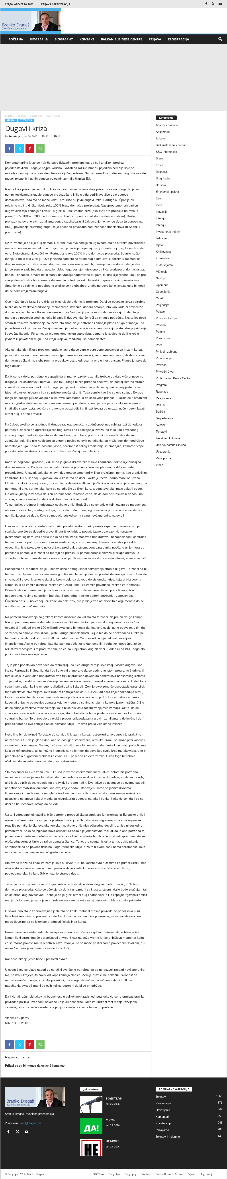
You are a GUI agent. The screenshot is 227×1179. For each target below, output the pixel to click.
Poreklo (161, 325)
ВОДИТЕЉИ (114, 1098)
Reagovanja (163, 398)
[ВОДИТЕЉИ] (91, 1104)
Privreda (161, 365)
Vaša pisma (163, 458)
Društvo (161, 185)
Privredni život (165, 371)
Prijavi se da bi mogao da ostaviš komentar (35, 1065)
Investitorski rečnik (168, 231)
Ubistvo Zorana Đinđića (171, 445)
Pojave (160, 311)
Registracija (178, 39)
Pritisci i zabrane (166, 351)
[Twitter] (213, 4)
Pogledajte (162, 305)
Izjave (160, 245)
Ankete (160, 138)
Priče (159, 345)
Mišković (161, 271)
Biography (64, 39)
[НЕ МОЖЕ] (91, 1147)
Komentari (162, 258)
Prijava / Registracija (55, 4)
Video (159, 465)
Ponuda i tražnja (166, 318)
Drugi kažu (163, 178)
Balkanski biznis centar (171, 145)
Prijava (155, 39)
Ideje (159, 205)
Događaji (161, 171)
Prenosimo (163, 338)
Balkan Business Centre (121, 39)
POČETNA (15, 39)
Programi (161, 385)
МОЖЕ (110, 1120)
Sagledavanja (164, 418)
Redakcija (15, 136)
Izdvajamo (162, 238)
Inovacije (161, 211)
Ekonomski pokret (167, 191)
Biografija (39, 39)
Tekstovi (161, 431)
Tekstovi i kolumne (168, 438)
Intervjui (161, 218)
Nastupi (161, 278)
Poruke (160, 331)
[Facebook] (206, 4)
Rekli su (161, 405)
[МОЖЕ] (91, 1126)
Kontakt (87, 39)
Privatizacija (164, 358)
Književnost (163, 251)
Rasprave (162, 391)
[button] (220, 39)
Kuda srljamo (164, 265)
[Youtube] (220, 4)
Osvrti (160, 298)
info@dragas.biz (30, 1123)
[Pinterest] (29, 148)
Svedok (161, 425)
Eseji (159, 198)
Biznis (160, 158)
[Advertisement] (113, 77)
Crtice (159, 165)
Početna (9, 115)
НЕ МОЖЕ (112, 1141)
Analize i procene (167, 125)
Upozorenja (163, 451)
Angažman (163, 131)
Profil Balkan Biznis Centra (173, 378)
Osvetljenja (36, 115)
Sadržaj (22, 115)
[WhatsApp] (40, 148)
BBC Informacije (166, 151)
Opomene (162, 285)
